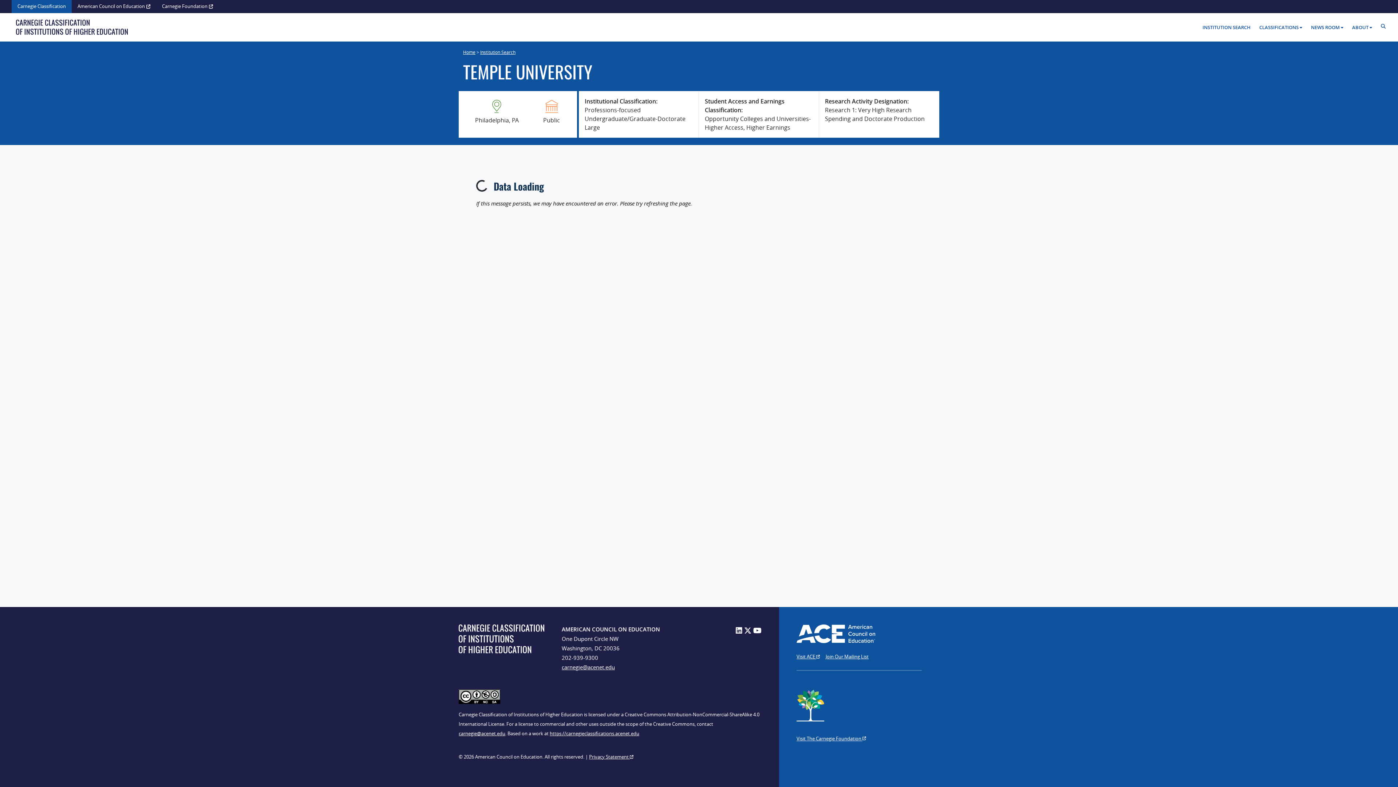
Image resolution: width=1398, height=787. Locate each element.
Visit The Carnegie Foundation (829, 738)
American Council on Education (111, 6)
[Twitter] (747, 630)
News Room (1325, 27)
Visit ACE (806, 656)
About (1360, 27)
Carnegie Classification (41, 6)
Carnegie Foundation (185, 6)
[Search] (1385, 26)
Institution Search (1226, 27)
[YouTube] (757, 630)
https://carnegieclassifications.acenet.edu (594, 733)
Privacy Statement (609, 756)
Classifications (1279, 27)
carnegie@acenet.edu (588, 667)
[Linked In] (739, 630)
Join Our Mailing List (847, 656)
